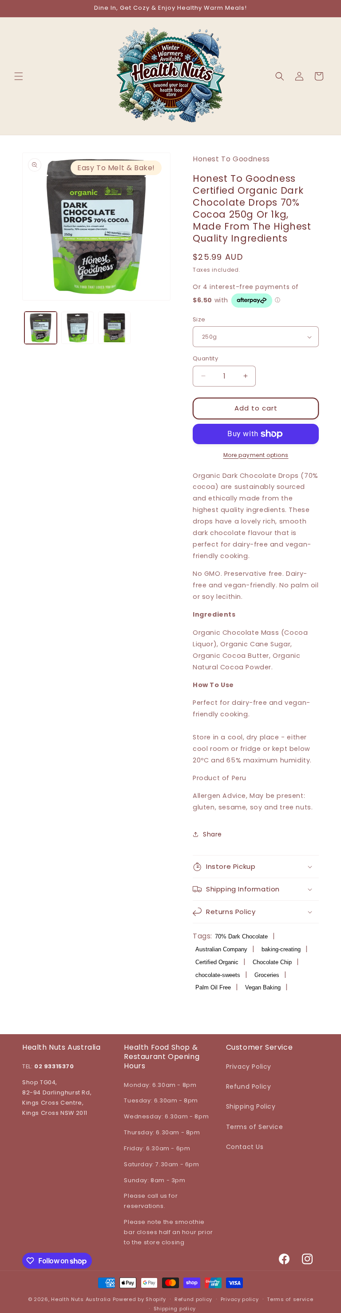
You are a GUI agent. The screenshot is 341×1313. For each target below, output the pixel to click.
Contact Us (245, 1146)
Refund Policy (248, 1086)
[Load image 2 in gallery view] (77, 328)
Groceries (266, 975)
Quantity (205, 358)
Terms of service (290, 1299)
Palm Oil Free (213, 987)
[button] (18, 76)
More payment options (256, 455)
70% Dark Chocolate (241, 936)
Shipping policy (175, 1308)
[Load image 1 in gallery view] (40, 328)
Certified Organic (216, 962)
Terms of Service (254, 1126)
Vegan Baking (263, 987)
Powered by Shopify (140, 1299)
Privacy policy (240, 1299)
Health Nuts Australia (81, 1299)
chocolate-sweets (217, 975)
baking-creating (281, 949)
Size (199, 319)
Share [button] (212, 834)
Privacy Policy (248, 1066)
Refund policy (193, 1299)
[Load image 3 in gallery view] (114, 328)
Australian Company (221, 949)
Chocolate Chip (272, 962)
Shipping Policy (251, 1106)
